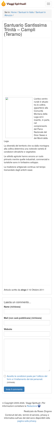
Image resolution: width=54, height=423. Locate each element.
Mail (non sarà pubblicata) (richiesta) (23, 317)
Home (14, 12)
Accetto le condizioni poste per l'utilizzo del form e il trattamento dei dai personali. (27, 378)
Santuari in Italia (26, 12)
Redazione (32, 405)
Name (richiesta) (12, 306)
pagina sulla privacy (26, 420)
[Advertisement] (27, 66)
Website (8, 329)
